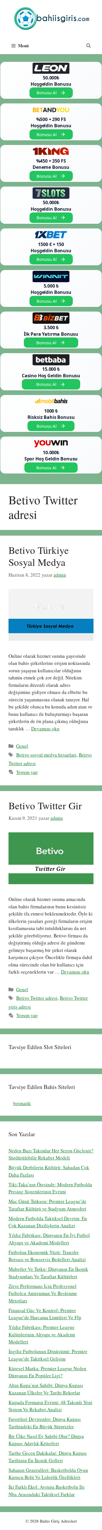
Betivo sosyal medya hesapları (46, 754)
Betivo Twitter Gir (45, 805)
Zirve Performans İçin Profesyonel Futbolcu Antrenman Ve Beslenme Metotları (42, 1293)
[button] (88, 45)
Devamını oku (45, 728)
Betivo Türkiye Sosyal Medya (38, 556)
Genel (22, 746)
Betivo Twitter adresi (37, 998)
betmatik (22, 1103)
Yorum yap (27, 772)
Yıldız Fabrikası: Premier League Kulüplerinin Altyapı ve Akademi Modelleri (41, 1334)
